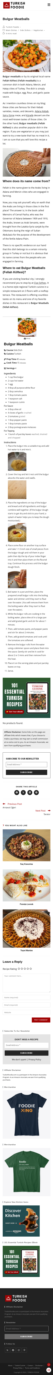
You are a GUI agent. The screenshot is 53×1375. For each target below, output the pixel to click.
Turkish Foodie (12, 27)
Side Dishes (25, 30)
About (10, 1365)
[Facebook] (13, 1350)
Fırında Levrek (26, 904)
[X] (7, 1350)
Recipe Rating (10, 968)
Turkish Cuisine (20, 1365)
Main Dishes (11, 30)
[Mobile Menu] (49, 4)
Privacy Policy (34, 1059)
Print (28, 338)
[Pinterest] (24, 1350)
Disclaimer (39, 1365)
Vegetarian (38, 30)
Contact (30, 1365)
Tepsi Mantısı (26, 950)
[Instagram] (18, 1350)
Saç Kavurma (26, 864)
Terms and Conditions (32, 1368)
